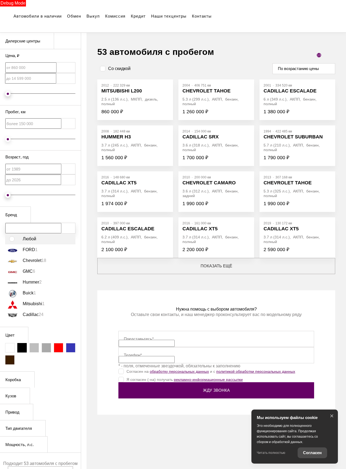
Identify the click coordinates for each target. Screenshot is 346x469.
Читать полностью (271, 453)
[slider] (8, 94)
